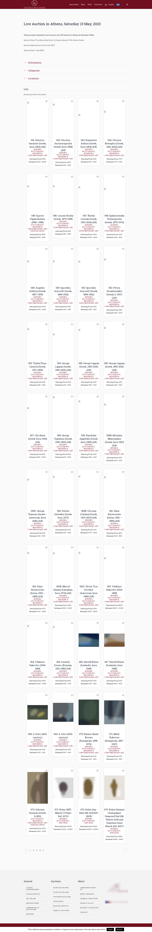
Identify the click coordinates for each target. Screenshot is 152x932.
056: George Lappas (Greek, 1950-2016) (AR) (114, 366)
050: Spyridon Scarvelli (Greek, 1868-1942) (63, 291)
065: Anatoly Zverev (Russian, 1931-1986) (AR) (63, 665)
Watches (63, 823)
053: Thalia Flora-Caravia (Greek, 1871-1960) (37, 366)
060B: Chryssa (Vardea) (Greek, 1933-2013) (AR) (88, 514)
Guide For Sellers (61, 892)
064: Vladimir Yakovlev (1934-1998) (37, 665)
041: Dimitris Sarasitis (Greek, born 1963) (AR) (37, 143)
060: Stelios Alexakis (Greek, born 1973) (63, 514)
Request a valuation (89, 908)
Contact (84, 912)
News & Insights (87, 894)
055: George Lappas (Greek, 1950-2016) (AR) (89, 366)
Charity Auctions (61, 910)
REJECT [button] (120, 929)
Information (35, 62)
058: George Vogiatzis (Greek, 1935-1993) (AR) (63, 439)
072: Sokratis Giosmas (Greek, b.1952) (37, 813)
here (103, 929)
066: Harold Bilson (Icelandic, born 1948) (88, 665)
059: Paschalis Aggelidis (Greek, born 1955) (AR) (88, 439)
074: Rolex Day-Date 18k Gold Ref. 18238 (88, 813)
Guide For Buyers (61, 887)
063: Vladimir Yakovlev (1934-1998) (114, 589)
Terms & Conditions (89, 898)
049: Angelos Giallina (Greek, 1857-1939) (37, 291)
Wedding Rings (32, 903)
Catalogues (58, 901)
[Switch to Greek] (118, 4)
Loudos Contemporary (32, 888)
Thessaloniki (37, 231)
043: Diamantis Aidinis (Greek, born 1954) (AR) (89, 143)
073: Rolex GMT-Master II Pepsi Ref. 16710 (63, 813)
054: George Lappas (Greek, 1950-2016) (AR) (63, 366)
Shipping (30, 914)
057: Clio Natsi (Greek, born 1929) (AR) (37, 439)
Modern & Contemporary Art (37, 154)
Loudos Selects (33, 894)
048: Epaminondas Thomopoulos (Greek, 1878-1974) (114, 219)
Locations (33, 78)
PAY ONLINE (31, 898)
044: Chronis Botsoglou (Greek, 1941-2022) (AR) (114, 143)
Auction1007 (37, 151)
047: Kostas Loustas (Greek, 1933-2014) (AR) (89, 219)
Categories (34, 70)
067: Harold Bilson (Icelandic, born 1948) (114, 665)
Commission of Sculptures (32, 908)
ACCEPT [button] (110, 929)
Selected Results (61, 906)
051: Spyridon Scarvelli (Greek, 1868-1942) (89, 291)
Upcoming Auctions (62, 897)
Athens (37, 149)
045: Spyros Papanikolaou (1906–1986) (37, 219)
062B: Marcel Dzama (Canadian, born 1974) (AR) (63, 589)
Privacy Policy (87, 903)
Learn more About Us (88, 888)
